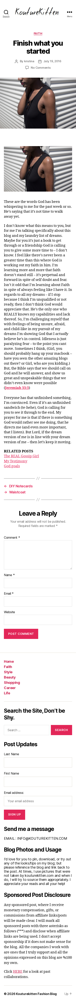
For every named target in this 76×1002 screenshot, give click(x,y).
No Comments (40, 67)
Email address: (14, 793)
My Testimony (15, 461)
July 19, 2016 (52, 61)
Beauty (10, 677)
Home (9, 661)
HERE (17, 971)
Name (9, 575)
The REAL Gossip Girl (21, 456)
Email (9, 593)
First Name (11, 773)
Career (10, 688)
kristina (29, 61)
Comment (12, 537)
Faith (38, 33)
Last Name (11, 754)
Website (9, 612)
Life (7, 693)
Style (8, 672)
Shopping (12, 682)
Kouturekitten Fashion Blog (36, 994)
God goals (12, 466)
